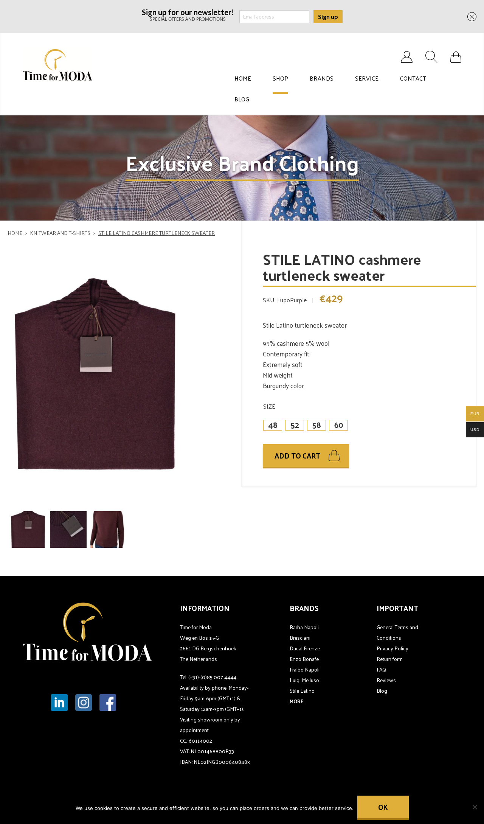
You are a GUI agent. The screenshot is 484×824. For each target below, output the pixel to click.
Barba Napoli (304, 627)
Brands (322, 78)
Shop (280, 78)
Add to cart (297, 455)
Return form (390, 659)
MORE (297, 701)
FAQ (381, 669)
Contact (413, 78)
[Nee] (474, 807)
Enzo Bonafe (304, 659)
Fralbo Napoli (305, 669)
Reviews (386, 680)
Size (269, 406)
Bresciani (300, 637)
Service (367, 78)
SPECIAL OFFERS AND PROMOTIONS (188, 15)
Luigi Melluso (304, 680)
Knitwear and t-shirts (60, 233)
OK (383, 807)
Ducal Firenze (305, 648)
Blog (241, 99)
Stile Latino (302, 690)
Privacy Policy (392, 648)
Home (242, 78)
